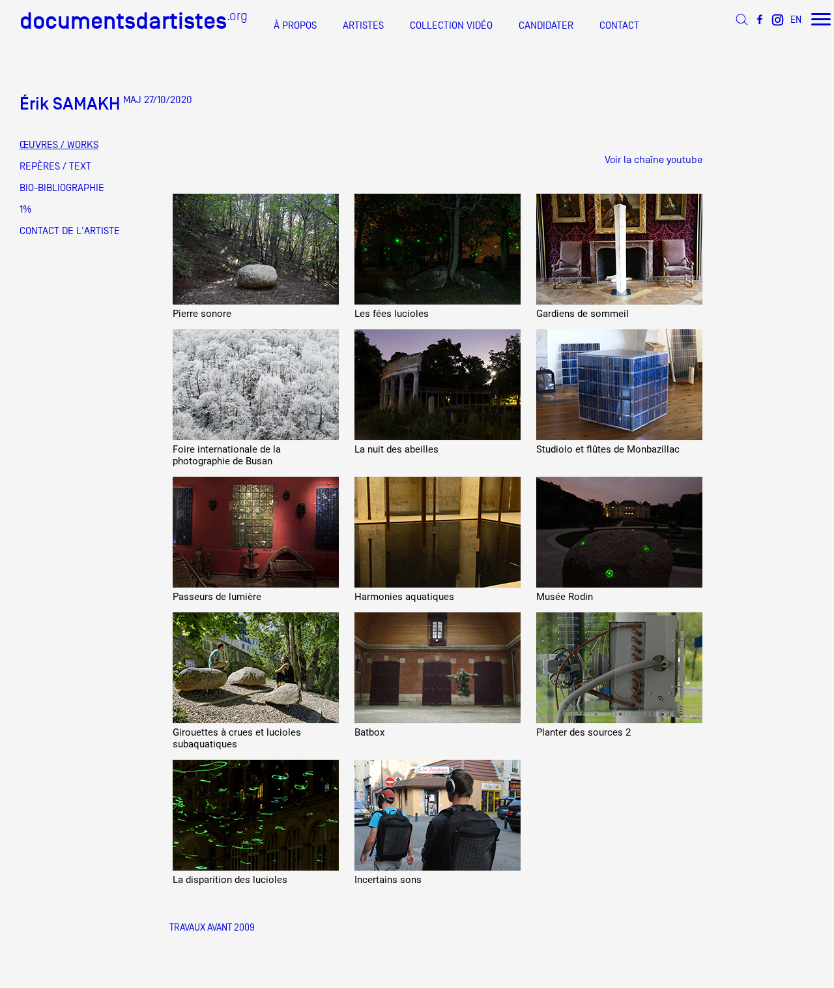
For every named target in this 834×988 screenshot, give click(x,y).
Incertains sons (388, 880)
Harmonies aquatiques (404, 597)
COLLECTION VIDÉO (451, 25)
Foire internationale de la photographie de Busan (227, 455)
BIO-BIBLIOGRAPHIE (62, 188)
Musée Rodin (564, 597)
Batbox (369, 732)
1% (25, 209)
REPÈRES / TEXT (55, 166)
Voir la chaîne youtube (653, 160)
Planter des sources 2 (583, 732)
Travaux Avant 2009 (212, 927)
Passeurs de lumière (217, 597)
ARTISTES (363, 25)
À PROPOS (295, 25)
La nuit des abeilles (396, 449)
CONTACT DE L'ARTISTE (70, 231)
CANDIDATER (546, 25)
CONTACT (619, 25)
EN (795, 19)
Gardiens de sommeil (582, 314)
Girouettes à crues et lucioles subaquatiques (237, 738)
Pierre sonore (202, 314)
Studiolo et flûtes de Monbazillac (608, 449)
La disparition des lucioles (230, 880)
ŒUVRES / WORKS (59, 145)
